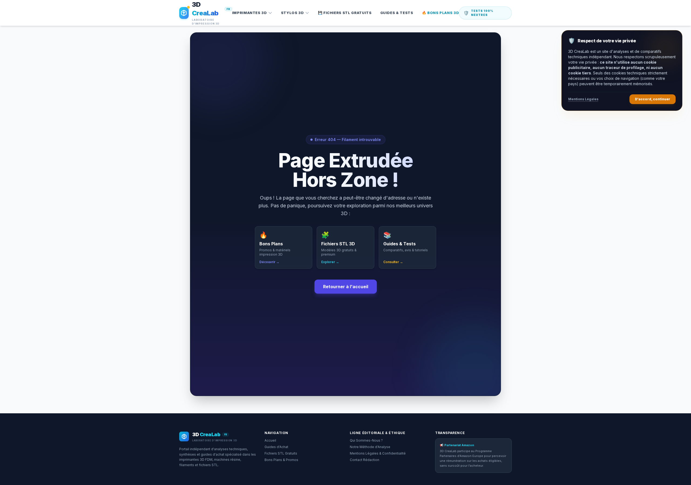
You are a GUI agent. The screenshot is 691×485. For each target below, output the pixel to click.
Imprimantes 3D (249, 13)
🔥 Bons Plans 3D (440, 13)
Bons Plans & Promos (281, 460)
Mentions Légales (583, 99)
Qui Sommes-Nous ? (366, 440)
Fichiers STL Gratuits (281, 453)
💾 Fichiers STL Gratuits (345, 13)
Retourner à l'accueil (345, 286)
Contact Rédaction (364, 460)
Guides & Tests (396, 13)
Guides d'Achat (276, 447)
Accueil (270, 440)
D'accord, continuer (652, 99)
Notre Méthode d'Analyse (370, 447)
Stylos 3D (292, 13)
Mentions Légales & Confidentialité (378, 453)
